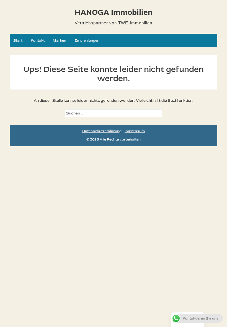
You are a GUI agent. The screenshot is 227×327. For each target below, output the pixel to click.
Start (17, 40)
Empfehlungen (86, 40)
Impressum (135, 131)
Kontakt (38, 40)
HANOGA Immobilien (113, 12)
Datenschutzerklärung (102, 131)
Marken (59, 40)
